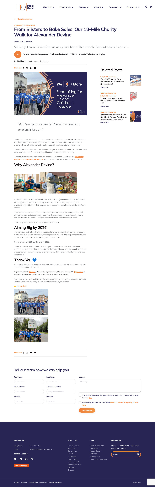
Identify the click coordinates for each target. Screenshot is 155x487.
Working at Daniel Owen (108, 93)
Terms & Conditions (116, 402)
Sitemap (71, 470)
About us (47, 7)
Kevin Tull (85, 54)
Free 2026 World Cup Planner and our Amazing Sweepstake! (112, 81)
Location (50, 396)
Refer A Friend (73, 462)
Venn (139, 482)
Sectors (83, 7)
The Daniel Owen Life (33, 61)
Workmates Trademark (98, 459)
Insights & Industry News (108, 77)
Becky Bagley (98, 54)
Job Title (17, 396)
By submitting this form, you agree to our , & (110, 404)
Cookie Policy (95, 448)
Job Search (72, 456)
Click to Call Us (73, 446)
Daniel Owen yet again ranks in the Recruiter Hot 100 (112, 100)
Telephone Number (54, 387)
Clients (97, 7)
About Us (71, 448)
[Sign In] (151, 7)
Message (82, 377)
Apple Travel (78, 272)
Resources (114, 7)
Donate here (22, 286)
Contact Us (132, 7)
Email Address (19, 387)
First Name (18, 377)
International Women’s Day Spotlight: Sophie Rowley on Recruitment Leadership (113, 117)
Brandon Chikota (70, 54)
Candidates (65, 7)
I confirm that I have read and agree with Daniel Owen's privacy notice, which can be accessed (110, 396)
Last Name (51, 377)
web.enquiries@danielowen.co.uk (42, 449)
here (90, 398)
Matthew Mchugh (34, 54)
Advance (32, 272)
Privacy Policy (128, 402)
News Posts (72, 459)
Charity (45, 61)
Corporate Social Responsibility (24, 25)
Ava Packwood (52, 54)
